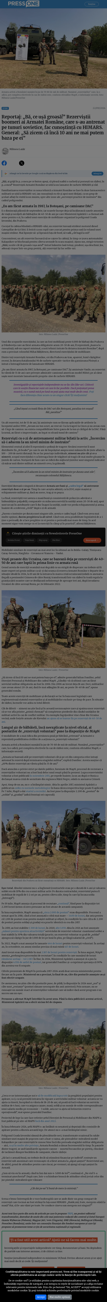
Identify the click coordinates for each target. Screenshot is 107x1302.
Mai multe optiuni (59, 1297)
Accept (41, 1297)
